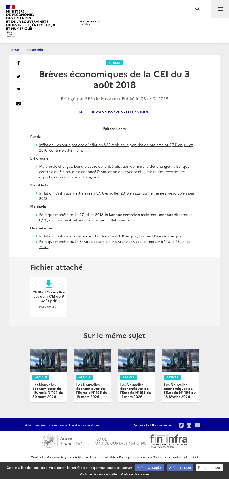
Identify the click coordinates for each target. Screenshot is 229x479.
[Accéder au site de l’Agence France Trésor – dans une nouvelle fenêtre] (65, 440)
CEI (81, 111)
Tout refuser (181, 468)
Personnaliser (209, 468)
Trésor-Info (35, 49)
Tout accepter (151, 468)
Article (114, 62)
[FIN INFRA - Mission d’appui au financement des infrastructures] (168, 440)
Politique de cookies (134, 457)
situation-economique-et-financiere (120, 111)
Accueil (15, 49)
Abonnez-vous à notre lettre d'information (62, 425)
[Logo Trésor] (88, 23)
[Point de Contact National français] (120, 440)
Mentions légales (59, 457)
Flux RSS (192, 457)
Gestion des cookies (168, 457)
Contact (37, 457)
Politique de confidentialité (95, 457)
